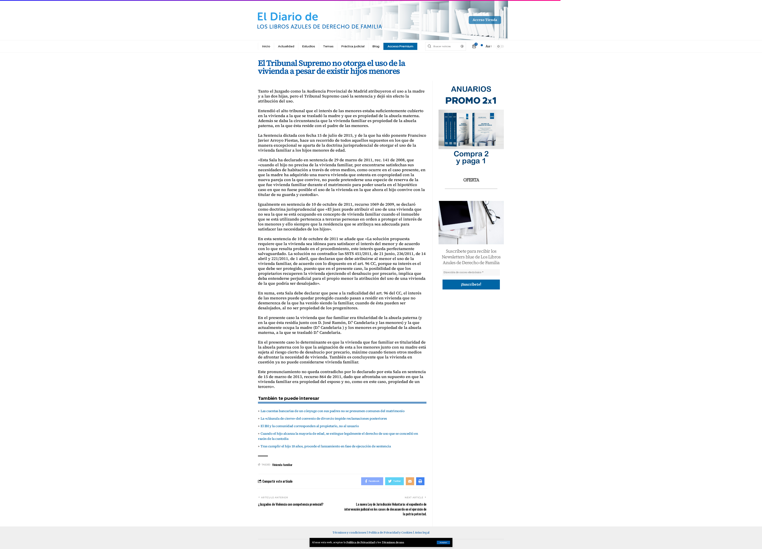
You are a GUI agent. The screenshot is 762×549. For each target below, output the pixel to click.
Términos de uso (393, 542)
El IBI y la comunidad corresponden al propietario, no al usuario (310, 426)
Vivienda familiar (282, 464)
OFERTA (471, 180)
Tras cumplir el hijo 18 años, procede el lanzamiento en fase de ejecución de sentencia (326, 446)
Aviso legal (422, 532)
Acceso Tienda (485, 20)
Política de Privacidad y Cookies (390, 532)
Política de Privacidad (360, 542)
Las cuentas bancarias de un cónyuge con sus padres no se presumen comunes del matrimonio (332, 411)
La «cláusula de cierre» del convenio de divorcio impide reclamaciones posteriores (324, 418)
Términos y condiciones (349, 532)
